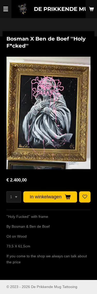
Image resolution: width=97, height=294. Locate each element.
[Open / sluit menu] (5, 9)
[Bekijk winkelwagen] (91, 9)
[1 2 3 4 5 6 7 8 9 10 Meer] (13, 197)
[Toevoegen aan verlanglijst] (85, 197)
